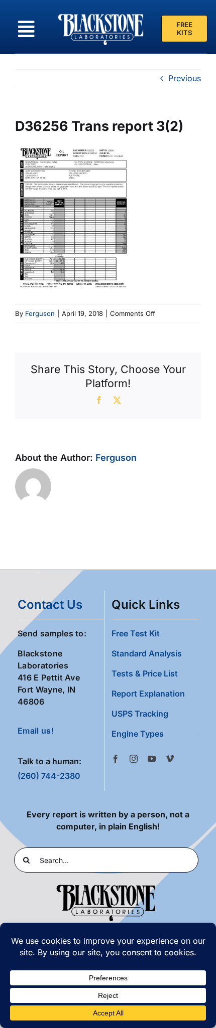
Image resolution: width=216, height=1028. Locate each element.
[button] (155, 734)
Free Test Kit (136, 633)
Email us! (36, 731)
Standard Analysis (147, 653)
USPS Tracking (140, 714)
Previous (184, 78)
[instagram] (134, 759)
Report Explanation (148, 694)
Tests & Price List (145, 673)
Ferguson (40, 313)
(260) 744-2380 (49, 776)
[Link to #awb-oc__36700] (26, 29)
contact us (50, 604)
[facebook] (116, 759)
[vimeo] (170, 759)
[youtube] (152, 759)
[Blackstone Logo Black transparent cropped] (106, 887)
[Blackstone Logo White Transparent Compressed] (101, 14)
